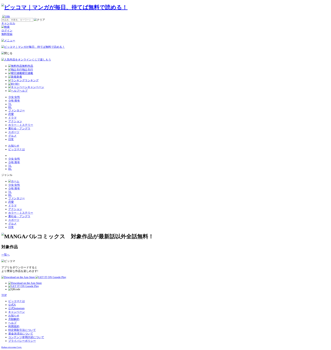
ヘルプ (12, 322)
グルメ (12, 135)
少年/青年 (14, 100)
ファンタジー (16, 110)
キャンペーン (16, 311)
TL (10, 104)
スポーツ (13, 132)
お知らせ (13, 145)
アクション (15, 121)
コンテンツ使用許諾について (26, 337)
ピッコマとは (16, 149)
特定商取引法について (22, 330)
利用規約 (13, 326)
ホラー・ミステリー (20, 124)
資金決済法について (20, 333)
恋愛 (11, 114)
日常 (11, 139)
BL (10, 107)
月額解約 (13, 319)
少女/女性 (14, 97)
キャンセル (8, 23)
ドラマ (12, 117)
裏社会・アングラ (19, 128)
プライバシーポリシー (22, 340)
